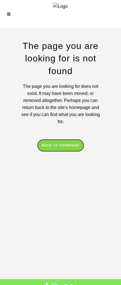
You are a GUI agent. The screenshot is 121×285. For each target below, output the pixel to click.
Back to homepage (60, 145)
